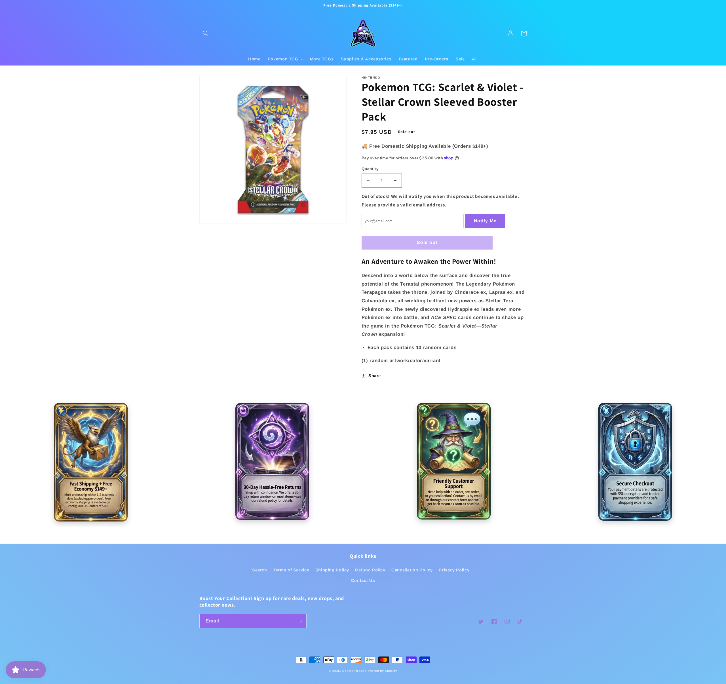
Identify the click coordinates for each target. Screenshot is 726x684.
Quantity (370, 168)
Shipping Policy (332, 570)
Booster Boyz (353, 670)
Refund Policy (370, 570)
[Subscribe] (299, 621)
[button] (205, 33)
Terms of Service (291, 570)
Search (259, 570)
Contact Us (363, 580)
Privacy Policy (454, 570)
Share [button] (374, 375)
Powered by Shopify (381, 670)
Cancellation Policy (412, 570)
